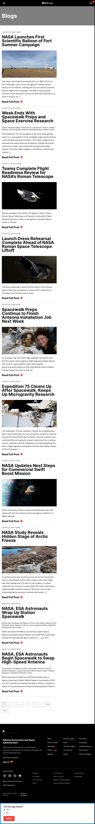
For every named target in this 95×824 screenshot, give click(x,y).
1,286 (46, 704)
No (7, 813)
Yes (7, 810)
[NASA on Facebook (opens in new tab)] (4, 776)
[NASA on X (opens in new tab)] (15, 776)
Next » (5, 711)
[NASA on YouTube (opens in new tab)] (20, 776)
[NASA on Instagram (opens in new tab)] (10, 776)
